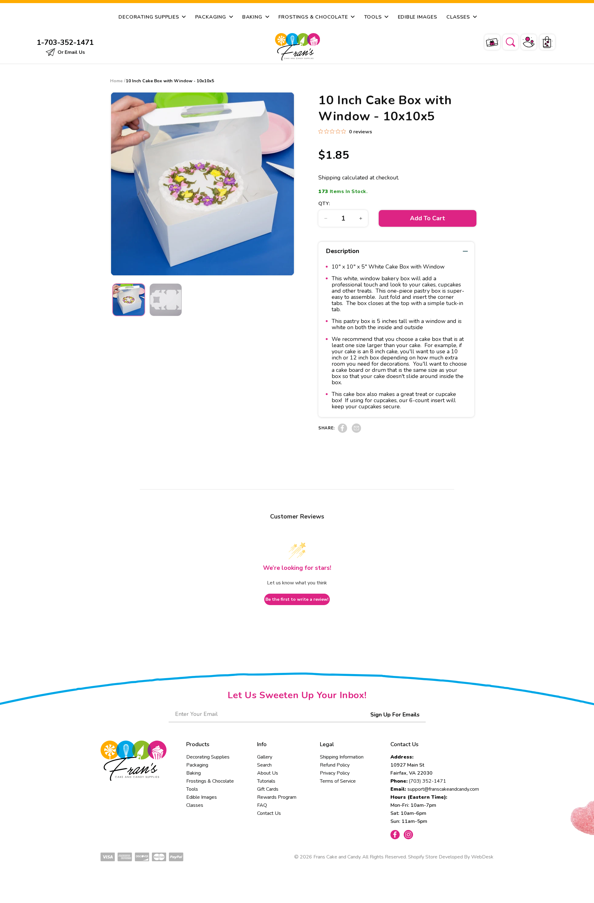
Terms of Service (338, 781)
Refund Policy (335, 765)
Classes (194, 805)
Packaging (197, 765)
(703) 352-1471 (427, 781)
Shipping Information (342, 757)
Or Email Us (70, 52)
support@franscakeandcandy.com (443, 789)
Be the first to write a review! (297, 599)
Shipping (329, 177)
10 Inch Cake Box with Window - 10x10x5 (170, 81)
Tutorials (266, 781)
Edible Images (201, 797)
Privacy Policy (335, 773)
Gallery (264, 757)
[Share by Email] (356, 431)
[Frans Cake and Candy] (297, 47)
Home (116, 81)
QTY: (324, 203)
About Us (267, 773)
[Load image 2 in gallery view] (165, 299)
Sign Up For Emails (395, 714)
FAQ (262, 805)
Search (264, 765)
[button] (506, 41)
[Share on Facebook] (342, 431)
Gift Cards (267, 789)
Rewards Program (276, 797)
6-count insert (427, 400)
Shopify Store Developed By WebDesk (450, 857)
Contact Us (269, 813)
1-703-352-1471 (65, 42)
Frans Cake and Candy (336, 857)
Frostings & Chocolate (210, 781)
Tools (192, 789)
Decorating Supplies (208, 757)
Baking (193, 773)
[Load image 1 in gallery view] (128, 299)
